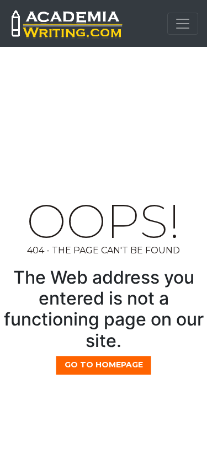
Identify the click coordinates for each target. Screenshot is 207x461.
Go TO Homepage (104, 365)
